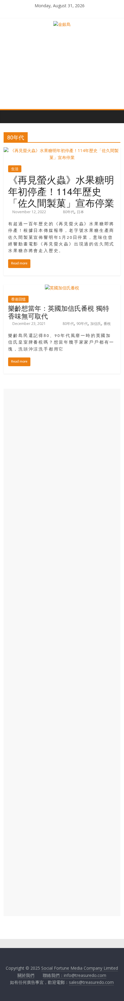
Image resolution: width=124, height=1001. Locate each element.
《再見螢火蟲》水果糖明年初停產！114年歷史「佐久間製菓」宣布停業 (61, 190)
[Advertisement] (62, 652)
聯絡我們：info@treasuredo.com (74, 975)
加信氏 (95, 323)
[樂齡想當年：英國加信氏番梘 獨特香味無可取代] (62, 288)
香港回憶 (18, 299)
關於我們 (25, 975)
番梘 (107, 323)
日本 (80, 211)
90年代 (82, 323)
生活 (14, 168)
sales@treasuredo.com (91, 982)
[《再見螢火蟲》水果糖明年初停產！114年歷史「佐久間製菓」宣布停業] (62, 150)
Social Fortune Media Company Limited (79, 968)
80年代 (68, 211)
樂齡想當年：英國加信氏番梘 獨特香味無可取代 (58, 311)
